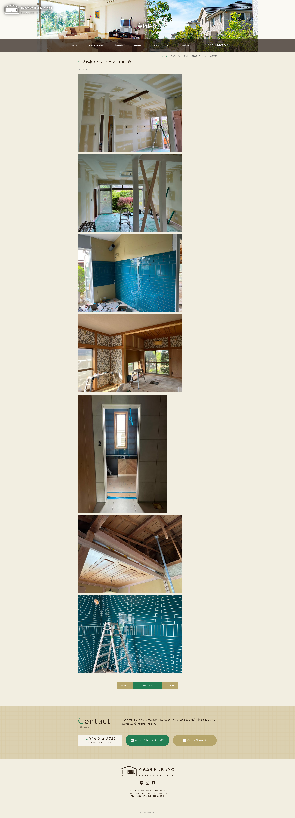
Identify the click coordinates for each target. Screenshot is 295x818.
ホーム (75, 45)
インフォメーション (162, 45)
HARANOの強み (96, 45)
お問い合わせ (187, 45)
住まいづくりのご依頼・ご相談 (149, 740)
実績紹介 (138, 45)
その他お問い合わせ (196, 740)
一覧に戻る (147, 685)
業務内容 (119, 45)
